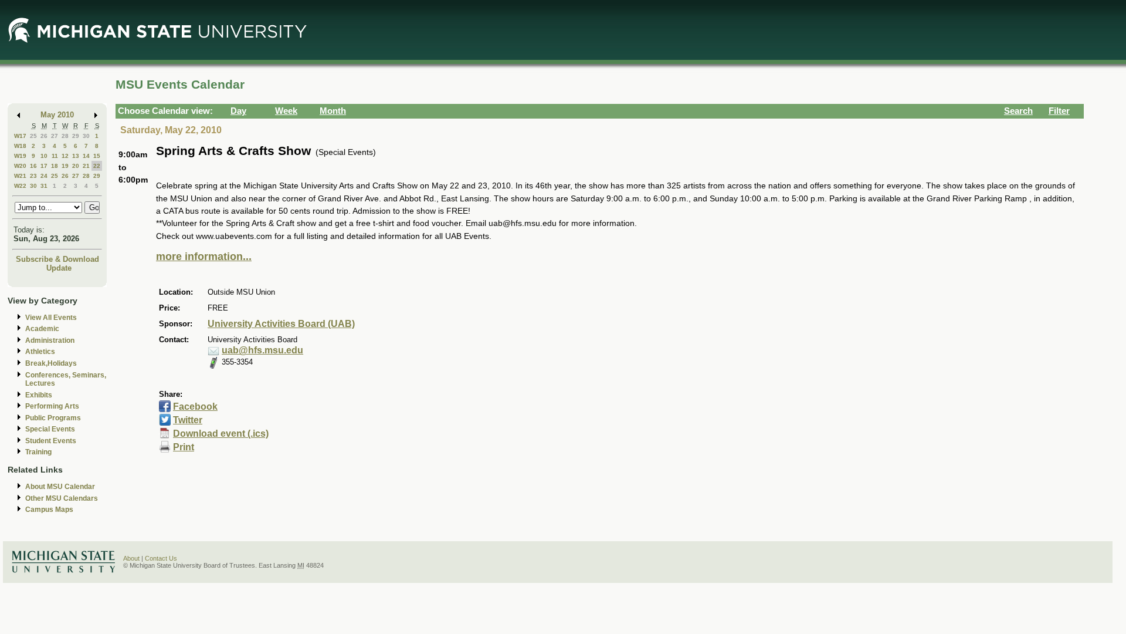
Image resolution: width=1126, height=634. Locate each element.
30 (86, 136)
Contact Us (161, 558)
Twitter (187, 420)
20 (75, 166)
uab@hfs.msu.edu (262, 350)
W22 (20, 186)
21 (86, 166)
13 (75, 156)
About (131, 558)
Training (38, 452)
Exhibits (38, 395)
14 (86, 156)
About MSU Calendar (60, 487)
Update (59, 268)
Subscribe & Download (57, 259)
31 (44, 186)
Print (183, 447)
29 (75, 136)
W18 (20, 146)
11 (55, 156)
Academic (42, 329)
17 (44, 166)
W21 (20, 176)
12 (65, 156)
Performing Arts (52, 406)
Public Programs (53, 418)
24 (44, 176)
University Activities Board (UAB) (281, 324)
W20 (20, 166)
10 (44, 156)
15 (96, 156)
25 (33, 136)
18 (54, 166)
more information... (204, 256)
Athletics (40, 352)
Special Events (50, 429)
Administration (49, 340)
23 (33, 176)
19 (65, 166)
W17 (20, 136)
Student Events (50, 441)
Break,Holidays (51, 363)
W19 (20, 156)
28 (65, 136)
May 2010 (57, 114)
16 (33, 166)
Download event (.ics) (221, 434)
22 (96, 166)
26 (44, 136)
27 (54, 136)
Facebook (195, 407)
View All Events (51, 317)
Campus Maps (49, 509)
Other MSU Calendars (61, 498)
